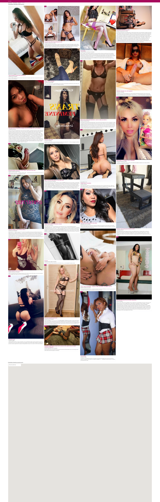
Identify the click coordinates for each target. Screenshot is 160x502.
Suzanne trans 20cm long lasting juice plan (53, 41)
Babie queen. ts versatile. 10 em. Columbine (126, 160)
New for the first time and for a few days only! (54, 180)
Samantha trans (12, 339)
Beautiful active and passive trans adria (89, 223)
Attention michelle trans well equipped (124, 91)
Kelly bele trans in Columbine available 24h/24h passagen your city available (24, 128)
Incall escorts (10, 2)
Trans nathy (83, 50)
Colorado (19, 2)
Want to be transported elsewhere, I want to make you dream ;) (94, 119)
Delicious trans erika (49, 139)
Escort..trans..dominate (49, 81)
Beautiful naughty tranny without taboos (17, 229)
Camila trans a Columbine (86, 183)
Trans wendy (83, 355)
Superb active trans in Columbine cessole (53, 224)
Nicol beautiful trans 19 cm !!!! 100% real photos (126, 300)
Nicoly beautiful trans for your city (16, 270)
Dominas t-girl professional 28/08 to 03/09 (125, 228)
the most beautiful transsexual (51, 317)
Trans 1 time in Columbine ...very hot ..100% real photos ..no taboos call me (96, 286)
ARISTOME (9, 1)
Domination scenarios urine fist (123, 29)
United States (15, 2)
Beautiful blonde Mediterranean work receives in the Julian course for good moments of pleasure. (60, 346)
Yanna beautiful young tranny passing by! (17, 75)
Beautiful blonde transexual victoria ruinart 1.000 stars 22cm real (22, 170)
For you (46, 260)
